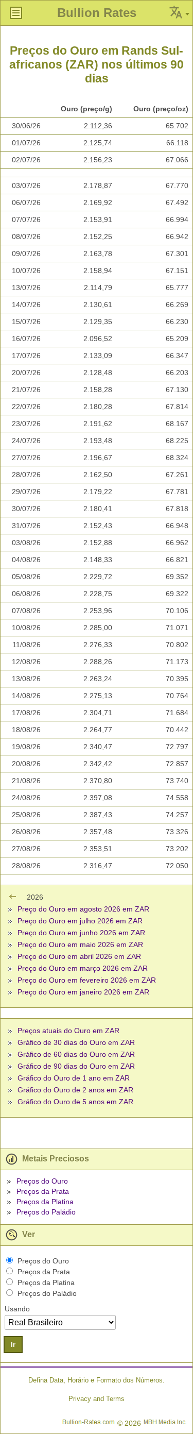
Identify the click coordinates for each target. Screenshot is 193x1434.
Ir (13, 1344)
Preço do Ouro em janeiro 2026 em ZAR (83, 992)
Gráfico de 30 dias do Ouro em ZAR (76, 1042)
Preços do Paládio (46, 1212)
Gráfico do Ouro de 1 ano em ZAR (73, 1078)
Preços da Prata (42, 1191)
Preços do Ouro (42, 1181)
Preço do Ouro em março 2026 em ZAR (82, 968)
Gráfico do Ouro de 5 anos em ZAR (75, 1102)
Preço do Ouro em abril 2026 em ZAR (79, 956)
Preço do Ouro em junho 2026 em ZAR (81, 933)
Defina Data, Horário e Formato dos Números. (96, 1380)
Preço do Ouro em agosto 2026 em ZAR (83, 909)
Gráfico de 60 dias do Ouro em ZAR (76, 1054)
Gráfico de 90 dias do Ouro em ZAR (76, 1066)
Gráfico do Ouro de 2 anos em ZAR (75, 1090)
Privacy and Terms (96, 1399)
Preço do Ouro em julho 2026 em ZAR (80, 921)
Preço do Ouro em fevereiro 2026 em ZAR (86, 980)
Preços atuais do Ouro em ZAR (68, 1030)
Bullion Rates (96, 13)
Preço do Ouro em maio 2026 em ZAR (80, 944)
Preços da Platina (45, 1201)
